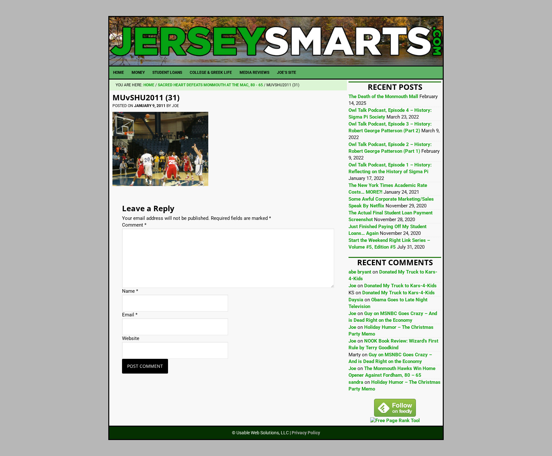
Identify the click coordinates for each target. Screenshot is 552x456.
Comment (134, 225)
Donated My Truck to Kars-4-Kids (400, 286)
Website (130, 338)
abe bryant (360, 272)
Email (129, 315)
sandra (356, 382)
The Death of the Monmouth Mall (383, 96)
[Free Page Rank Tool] (395, 420)
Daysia (356, 300)
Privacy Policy (306, 432)
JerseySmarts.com (276, 41)
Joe (352, 286)
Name (130, 291)
